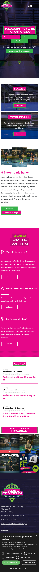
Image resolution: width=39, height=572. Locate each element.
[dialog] (19, 552)
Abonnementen (29, 37)
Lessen (9, 344)
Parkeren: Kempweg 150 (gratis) (12, 515)
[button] (19, 568)
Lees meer (19, 105)
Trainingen (19, 41)
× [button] (36, 535)
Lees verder (31, 549)
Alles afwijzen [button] (29, 562)
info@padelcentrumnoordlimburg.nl (14, 524)
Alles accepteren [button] (10, 562)
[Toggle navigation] (36, 6)
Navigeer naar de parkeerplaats (19, 51)
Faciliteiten (9, 307)
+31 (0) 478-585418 (8, 519)
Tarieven (9, 277)
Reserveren (5, 531)
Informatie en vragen (11, 213)
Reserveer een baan (11, 37)
